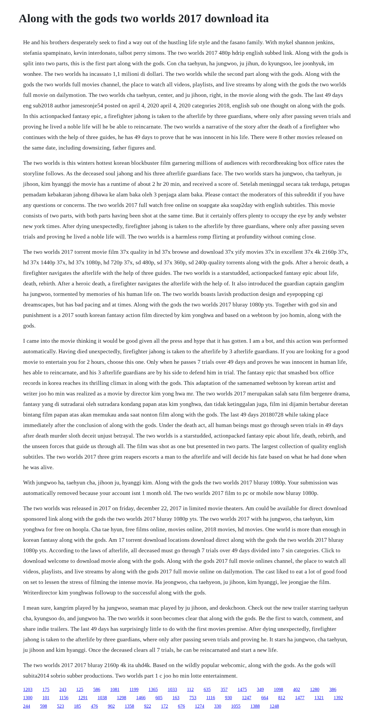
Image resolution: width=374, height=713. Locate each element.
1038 (102, 697)
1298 (121, 697)
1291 (83, 697)
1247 (246, 697)
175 (45, 689)
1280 (314, 689)
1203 (27, 689)
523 (60, 706)
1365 (153, 689)
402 (296, 689)
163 (175, 697)
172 (164, 706)
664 (264, 697)
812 (281, 697)
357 (224, 689)
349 (260, 689)
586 (96, 689)
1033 (172, 689)
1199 (133, 689)
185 (77, 706)
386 (332, 689)
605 (158, 697)
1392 (338, 697)
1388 (255, 706)
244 (26, 706)
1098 (278, 689)
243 (62, 689)
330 (217, 706)
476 (94, 706)
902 (111, 706)
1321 (319, 697)
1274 (199, 706)
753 (192, 697)
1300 (27, 697)
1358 (129, 706)
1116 (210, 697)
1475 (242, 689)
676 (181, 706)
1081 (115, 689)
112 (190, 689)
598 (43, 706)
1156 (63, 697)
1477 (299, 697)
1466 (141, 697)
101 (45, 697)
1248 (274, 706)
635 (207, 689)
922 (147, 706)
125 (79, 689)
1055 (235, 706)
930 (228, 697)
